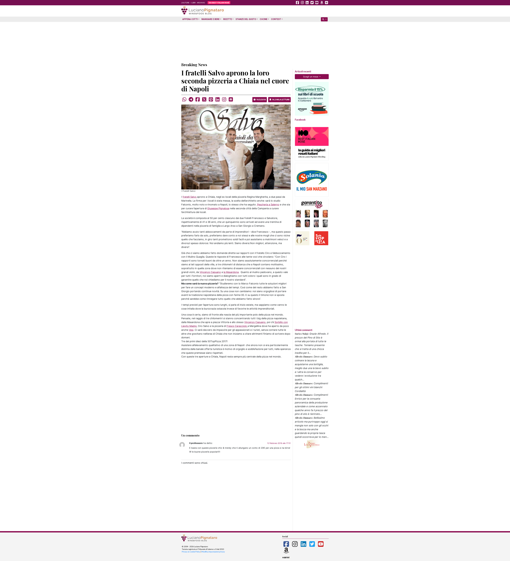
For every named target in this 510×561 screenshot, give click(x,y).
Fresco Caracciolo (237, 326)
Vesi (191, 330)
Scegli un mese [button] (311, 76)
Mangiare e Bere (210, 19)
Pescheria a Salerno (267, 204)
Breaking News (194, 64)
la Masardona (231, 272)
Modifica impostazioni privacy (213, 552)
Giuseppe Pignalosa (218, 208)
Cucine (263, 19)
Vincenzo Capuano (210, 272)
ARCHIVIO (201, 3)
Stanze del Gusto (246, 19)
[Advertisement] (255, 41)
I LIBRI (193, 3)
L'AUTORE (185, 3)
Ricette (227, 19)
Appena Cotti (190, 19)
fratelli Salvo (190, 196)
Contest (276, 19)
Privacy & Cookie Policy (191, 552)
